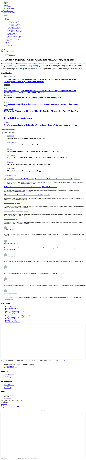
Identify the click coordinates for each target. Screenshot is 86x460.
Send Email (4, 404)
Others (9, 40)
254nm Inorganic (15, 27)
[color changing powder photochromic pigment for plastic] (12, 142)
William (3, 405)
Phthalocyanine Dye (25, 65)
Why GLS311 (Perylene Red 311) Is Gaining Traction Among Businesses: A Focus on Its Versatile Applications (42, 179)
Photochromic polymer (12, 203)
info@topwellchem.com (7, 11)
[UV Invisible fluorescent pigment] (10, 115)
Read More (7, 85)
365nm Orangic (15, 22)
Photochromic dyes (10, 219)
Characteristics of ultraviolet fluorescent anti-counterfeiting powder (27, 195)
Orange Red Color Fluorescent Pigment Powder (18, 316)
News (5, 47)
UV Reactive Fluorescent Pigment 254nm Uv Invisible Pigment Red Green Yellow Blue (41, 111)
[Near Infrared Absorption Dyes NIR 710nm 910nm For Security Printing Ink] (10, 162)
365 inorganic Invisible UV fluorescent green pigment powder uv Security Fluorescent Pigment (41, 105)
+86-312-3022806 (9, 366)
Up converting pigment (13, 37)
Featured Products (9, 374)
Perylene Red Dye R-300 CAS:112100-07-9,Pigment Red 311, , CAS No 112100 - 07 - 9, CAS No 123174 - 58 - (37, 157)
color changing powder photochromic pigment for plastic (23, 144)
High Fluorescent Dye (17, 31)
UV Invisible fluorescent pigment (18, 118)
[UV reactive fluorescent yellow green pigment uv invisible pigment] (8, 95)
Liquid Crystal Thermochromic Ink (14, 309)
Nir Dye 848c (34, 65)
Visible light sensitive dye (14, 36)
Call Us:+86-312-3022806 (8, 12)
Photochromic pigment (13, 39)
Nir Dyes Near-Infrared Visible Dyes (15, 311)
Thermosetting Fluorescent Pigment (14, 317)
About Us (6, 42)
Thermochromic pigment (13, 28)
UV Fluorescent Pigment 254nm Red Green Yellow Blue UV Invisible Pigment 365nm (40, 125)
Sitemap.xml (7, 377)
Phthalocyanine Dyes (79, 63)
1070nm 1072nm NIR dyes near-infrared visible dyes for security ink (26, 138)
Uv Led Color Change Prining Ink (10, 65)
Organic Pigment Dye (11, 306)
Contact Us (7, 43)
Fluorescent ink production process (16, 211)
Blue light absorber (12, 34)
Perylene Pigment (12, 30)
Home (5, 18)
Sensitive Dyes (9, 314)
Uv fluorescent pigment (13, 21)
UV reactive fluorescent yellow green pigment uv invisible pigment (32, 97)
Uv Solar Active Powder (11, 308)
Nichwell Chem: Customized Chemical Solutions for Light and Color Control (30, 187)
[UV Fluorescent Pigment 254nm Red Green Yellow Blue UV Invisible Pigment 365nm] (6, 122)
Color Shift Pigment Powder (12, 322)
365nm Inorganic (15, 24)
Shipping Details (8, 45)
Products (6, 19)
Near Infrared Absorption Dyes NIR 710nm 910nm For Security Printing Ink (28, 164)
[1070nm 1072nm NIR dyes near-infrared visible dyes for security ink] (10, 136)
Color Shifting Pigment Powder (13, 313)
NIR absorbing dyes (12, 33)
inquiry (63, 360)
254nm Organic (15, 25)
